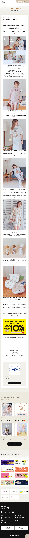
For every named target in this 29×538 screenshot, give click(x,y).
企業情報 (2, 515)
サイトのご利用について (19, 517)
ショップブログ (7, 454)
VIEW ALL (14, 444)
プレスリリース (17, 520)
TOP (2, 454)
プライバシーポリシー (19, 515)
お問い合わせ (3, 520)
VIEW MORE (13, 383)
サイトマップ (3, 522)
